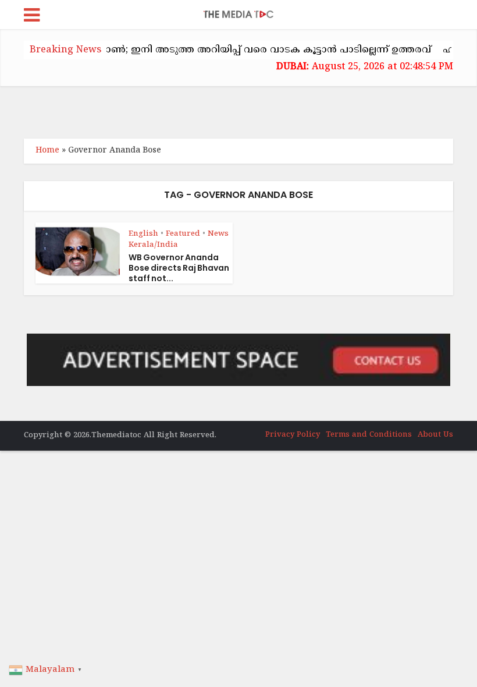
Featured (183, 234)
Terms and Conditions (369, 435)
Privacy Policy (292, 435)
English (143, 234)
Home (47, 150)
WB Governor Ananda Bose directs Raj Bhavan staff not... (179, 268)
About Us (435, 435)
